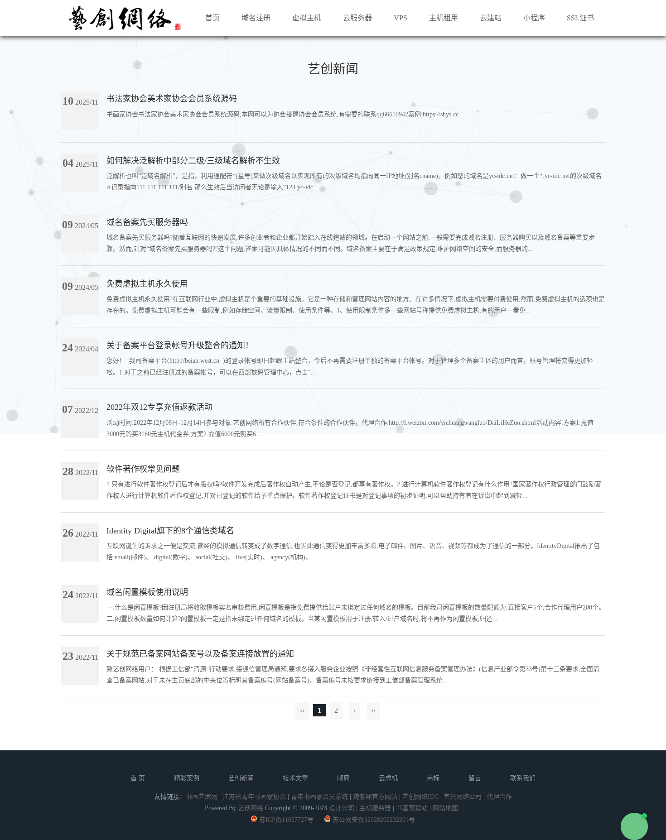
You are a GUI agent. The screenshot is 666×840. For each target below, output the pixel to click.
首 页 (137, 778)
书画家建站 (412, 808)
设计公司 (341, 808)
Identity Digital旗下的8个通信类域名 (170, 530)
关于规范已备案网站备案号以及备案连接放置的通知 (200, 653)
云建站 (491, 18)
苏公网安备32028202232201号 (374, 819)
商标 (433, 778)
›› (373, 710)
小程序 (534, 18)
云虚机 (388, 778)
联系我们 (523, 778)
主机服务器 (375, 808)
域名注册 (255, 18)
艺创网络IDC (420, 796)
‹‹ (302, 710)
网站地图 (445, 808)
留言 (474, 778)
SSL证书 (580, 18)
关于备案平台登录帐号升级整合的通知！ (179, 345)
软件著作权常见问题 (143, 469)
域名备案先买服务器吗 (147, 222)
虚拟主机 (306, 18)
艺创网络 (250, 808)
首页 (212, 18)
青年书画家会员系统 (319, 796)
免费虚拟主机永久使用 (147, 283)
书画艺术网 (201, 796)
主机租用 (443, 18)
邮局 (343, 778)
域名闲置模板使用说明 (147, 592)
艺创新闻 (241, 778)
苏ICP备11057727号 (286, 819)
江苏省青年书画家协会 (254, 796)
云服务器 (357, 18)
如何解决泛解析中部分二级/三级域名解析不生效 (193, 160)
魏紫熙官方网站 (375, 796)
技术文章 (295, 778)
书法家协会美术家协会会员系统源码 (171, 98)
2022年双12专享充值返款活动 (159, 407)
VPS (400, 18)
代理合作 (499, 796)
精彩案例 (186, 778)
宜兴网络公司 (463, 796)
